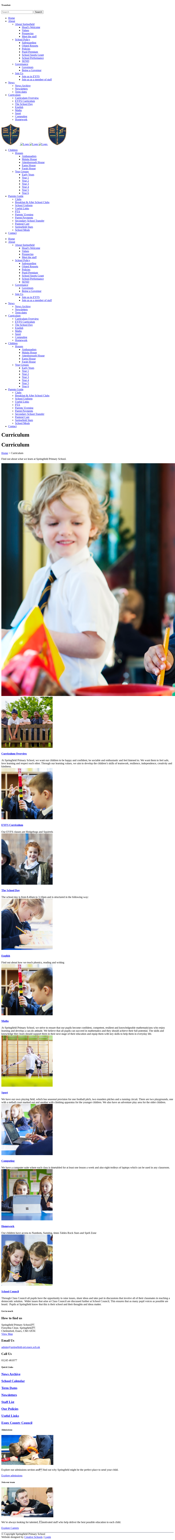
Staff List (7, 1402)
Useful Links (10, 1416)
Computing (8, 1160)
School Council (10, 1291)
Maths (5, 1021)
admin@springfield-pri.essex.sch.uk (20, 1347)
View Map (7, 1334)
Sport (4, 1092)
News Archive (10, 1374)
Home (4, 453)
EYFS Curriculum (12, 825)
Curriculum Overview (14, 753)
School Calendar (13, 1381)
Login (47, 1537)
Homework (7, 1226)
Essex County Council (16, 1423)
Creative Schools (33, 1537)
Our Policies (9, 1409)
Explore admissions (11, 1475)
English (5, 955)
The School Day (10, 890)
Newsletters (9, 1395)
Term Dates (9, 1388)
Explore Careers (10, 1528)
